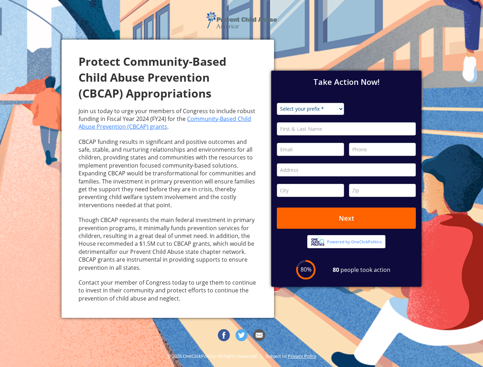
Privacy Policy (302, 356)
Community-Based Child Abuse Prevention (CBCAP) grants (164, 122)
